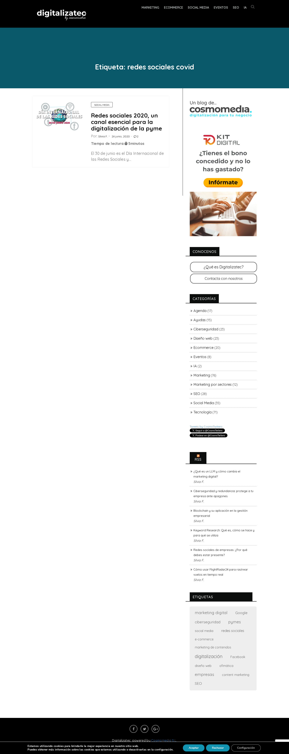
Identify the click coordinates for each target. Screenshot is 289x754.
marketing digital (211, 612)
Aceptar (194, 748)
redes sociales (232, 630)
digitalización (209, 656)
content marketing (235, 675)
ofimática (226, 666)
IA (245, 7)
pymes (234, 621)
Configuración (246, 748)
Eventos (221, 7)
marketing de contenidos (213, 647)
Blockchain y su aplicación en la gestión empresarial (220, 513)
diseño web (203, 666)
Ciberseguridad (205, 329)
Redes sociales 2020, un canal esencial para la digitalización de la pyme (126, 122)
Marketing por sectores (212, 384)
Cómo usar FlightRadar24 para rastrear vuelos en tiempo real (220, 572)
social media (204, 631)
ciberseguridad (207, 622)
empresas (204, 674)
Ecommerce (203, 347)
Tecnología (202, 412)
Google (241, 612)
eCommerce (173, 7)
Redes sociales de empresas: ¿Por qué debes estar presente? (220, 552)
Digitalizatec (121, 740)
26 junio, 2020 (121, 136)
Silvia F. (103, 136)
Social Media (198, 7)
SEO (236, 7)
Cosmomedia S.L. (164, 740)
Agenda (199, 310)
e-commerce (204, 639)
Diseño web (203, 338)
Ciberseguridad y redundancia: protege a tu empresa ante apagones (223, 493)
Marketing (150, 7)
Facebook (237, 657)
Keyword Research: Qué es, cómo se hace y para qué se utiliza (223, 532)
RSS (198, 459)
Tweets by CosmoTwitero (206, 426)
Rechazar (218, 748)
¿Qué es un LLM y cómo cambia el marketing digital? (216, 474)
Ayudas (199, 320)
